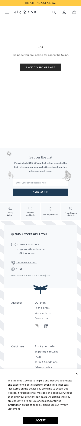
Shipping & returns (46, 351)
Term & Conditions (46, 361)
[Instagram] (36, 326)
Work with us (42, 313)
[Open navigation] (7, 12)
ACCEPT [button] (40, 420)
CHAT (19, 269)
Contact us (41, 318)
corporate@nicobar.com (31, 249)
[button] (64, 13)
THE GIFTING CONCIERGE (41, 2)
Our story (40, 302)
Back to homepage (40, 67)
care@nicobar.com (28, 244)
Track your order (45, 346)
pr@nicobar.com (27, 253)
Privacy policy (43, 367)
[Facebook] (46, 326)
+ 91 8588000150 (26, 262)
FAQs (38, 356)
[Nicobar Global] (25, 12)
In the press (42, 307)
